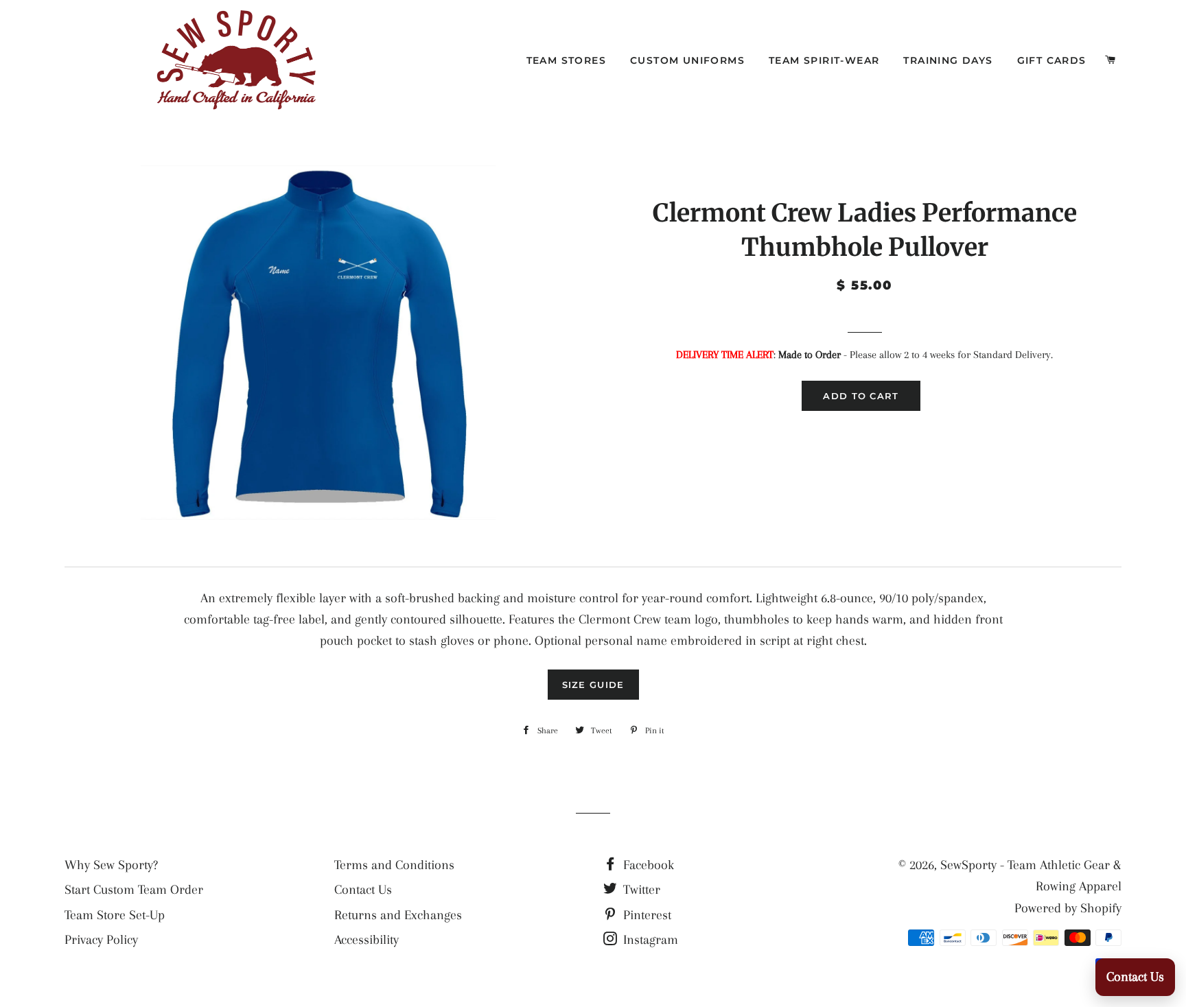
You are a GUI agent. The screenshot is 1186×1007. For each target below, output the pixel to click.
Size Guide (593, 684)
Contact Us (363, 889)
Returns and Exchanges (398, 915)
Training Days (947, 60)
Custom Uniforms (687, 60)
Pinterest (645, 915)
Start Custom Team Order (134, 889)
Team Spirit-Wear (824, 60)
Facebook (647, 865)
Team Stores (566, 60)
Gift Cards (1051, 60)
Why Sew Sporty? (111, 865)
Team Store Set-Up (115, 915)
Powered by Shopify (1067, 908)
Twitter (640, 889)
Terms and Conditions (394, 865)
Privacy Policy (101, 939)
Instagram (649, 939)
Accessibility (366, 939)
